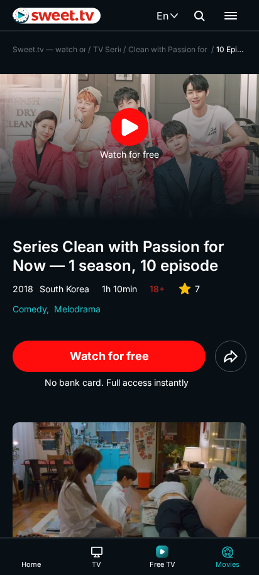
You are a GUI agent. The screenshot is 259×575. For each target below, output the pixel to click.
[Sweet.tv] (57, 16)
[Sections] (230, 15)
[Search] (199, 15)
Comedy (30, 309)
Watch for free (109, 356)
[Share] (230, 356)
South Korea (64, 288)
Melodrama (77, 309)
